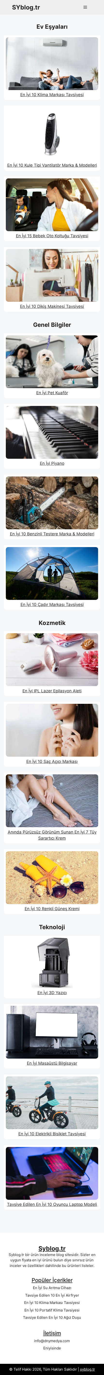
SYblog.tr (26, 7)
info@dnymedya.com (52, 1340)
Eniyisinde (52, 1348)
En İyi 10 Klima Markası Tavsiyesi (52, 1302)
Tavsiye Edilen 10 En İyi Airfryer (52, 1295)
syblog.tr (87, 1369)
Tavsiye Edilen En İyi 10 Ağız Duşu (52, 1317)
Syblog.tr (52, 1248)
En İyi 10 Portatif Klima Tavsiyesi (52, 1310)
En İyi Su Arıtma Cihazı (52, 1287)
